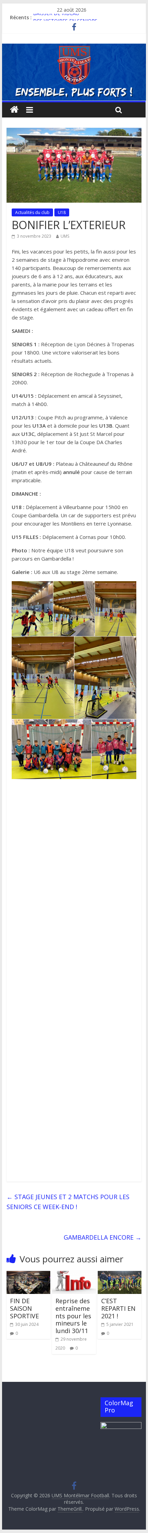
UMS (65, 236)
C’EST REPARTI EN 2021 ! (118, 1308)
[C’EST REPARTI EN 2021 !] (119, 1275)
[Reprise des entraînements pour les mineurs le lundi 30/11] (74, 1275)
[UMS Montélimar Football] (14, 109)
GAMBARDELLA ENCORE (102, 1237)
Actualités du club (32, 212)
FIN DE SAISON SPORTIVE (24, 1308)
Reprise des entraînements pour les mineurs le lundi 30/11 (73, 1315)
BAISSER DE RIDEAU (56, 17)
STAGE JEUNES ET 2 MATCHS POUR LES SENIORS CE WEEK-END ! (68, 1202)
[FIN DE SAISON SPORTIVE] (28, 1275)
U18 (62, 212)
